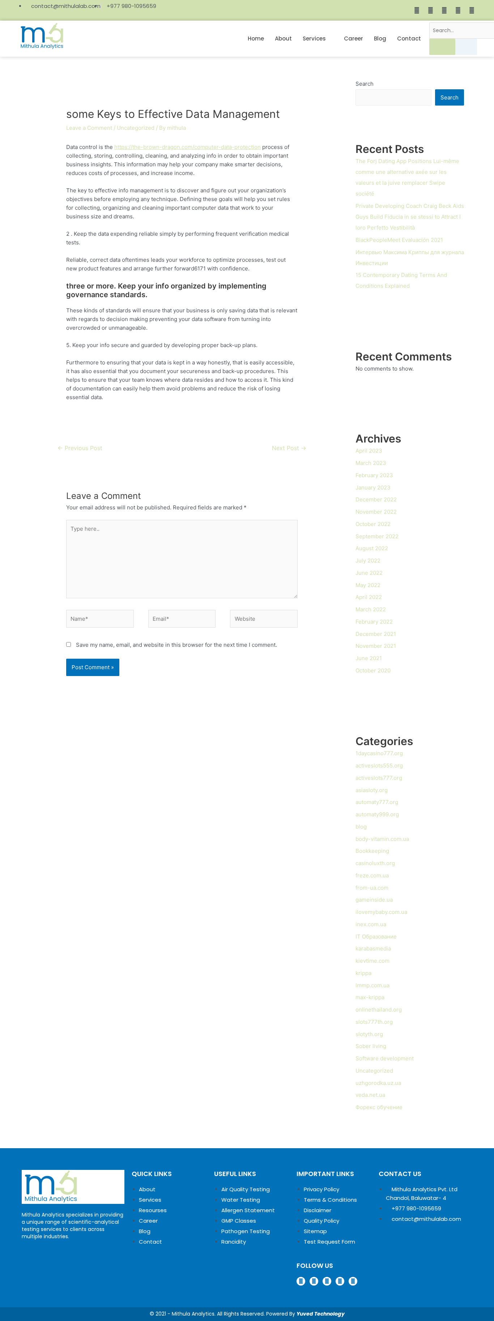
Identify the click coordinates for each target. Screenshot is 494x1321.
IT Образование (376, 936)
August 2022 (371, 548)
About (283, 38)
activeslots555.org (379, 765)
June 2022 (369, 572)
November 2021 (375, 645)
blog (361, 826)
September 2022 (377, 536)
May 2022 (367, 585)
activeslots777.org (378, 777)
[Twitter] (444, 10)
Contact (409, 38)
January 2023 (373, 487)
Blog (380, 38)
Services (314, 38)
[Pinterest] (457, 10)
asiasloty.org (371, 790)
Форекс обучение (379, 1107)
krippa (363, 973)
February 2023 (374, 475)
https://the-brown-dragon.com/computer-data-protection (187, 147)
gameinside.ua (374, 899)
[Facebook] (416, 10)
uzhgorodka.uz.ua (378, 1083)
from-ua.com (371, 887)
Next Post (289, 448)
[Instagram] (430, 10)
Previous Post (80, 448)
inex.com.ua (370, 924)
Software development (384, 1058)
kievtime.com (372, 960)
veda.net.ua (370, 1094)
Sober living (370, 1046)
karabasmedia (373, 948)
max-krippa (369, 997)
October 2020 (373, 670)
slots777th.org (374, 1021)
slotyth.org (369, 1034)
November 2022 (376, 511)
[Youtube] (471, 10)
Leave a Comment (89, 127)
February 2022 (374, 621)
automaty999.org (377, 814)
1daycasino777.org (379, 753)
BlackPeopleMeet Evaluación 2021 (399, 239)
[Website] (264, 620)
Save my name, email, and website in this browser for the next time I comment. (176, 644)
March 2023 (370, 462)
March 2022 (370, 609)
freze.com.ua (372, 875)
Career (353, 38)
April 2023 (368, 450)
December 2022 (376, 499)
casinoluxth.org (375, 863)
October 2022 (373, 524)
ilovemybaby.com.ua (381, 912)
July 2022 (367, 560)
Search (364, 83)
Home (256, 38)
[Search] (442, 47)
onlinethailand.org (378, 1009)
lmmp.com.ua (372, 985)
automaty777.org (376, 802)
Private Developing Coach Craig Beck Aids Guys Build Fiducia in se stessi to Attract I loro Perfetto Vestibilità (409, 216)
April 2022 (368, 597)
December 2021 (375, 633)
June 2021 (368, 658)
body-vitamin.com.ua (382, 838)
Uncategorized (135, 127)
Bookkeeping (372, 850)
